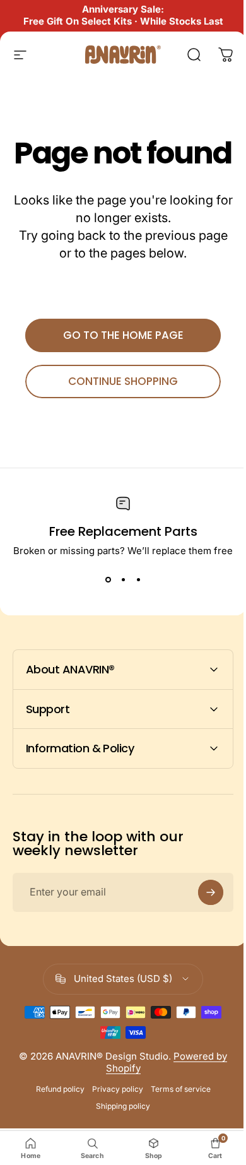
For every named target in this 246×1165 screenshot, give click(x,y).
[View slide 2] (123, 579)
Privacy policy (112, 1125)
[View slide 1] (107, 579)
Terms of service (176, 1125)
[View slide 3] (138, 579)
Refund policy (55, 1125)
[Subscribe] (201, 929)
